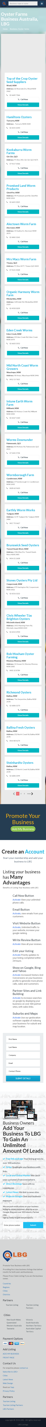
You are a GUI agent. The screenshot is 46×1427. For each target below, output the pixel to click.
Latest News (8, 1379)
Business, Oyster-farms (19, 29)
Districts (6, 1294)
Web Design (8, 1383)
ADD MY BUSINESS (11, 1354)
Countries (7, 1283)
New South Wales (14, 1320)
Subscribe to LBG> (10, 1372)
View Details (23, 105)
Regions (6, 1287)
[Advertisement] (23, 52)
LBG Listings (23, 1424)
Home (5, 29)
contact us (24, 1368)
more (29, 794)
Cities (5, 1291)
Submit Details (23, 1078)
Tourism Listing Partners (13, 1405)
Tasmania (10, 1328)
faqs (12, 1387)
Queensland (11, 1323)
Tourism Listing (12, 1305)
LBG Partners (8, 1409)
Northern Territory (33, 1325)
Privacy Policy (9, 1391)
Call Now (24, 99)
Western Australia (14, 1325)
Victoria (29, 1320)
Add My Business (23, 829)
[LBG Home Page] (15, 1257)
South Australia (32, 1323)
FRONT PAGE (8, 1357)
